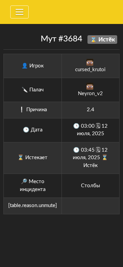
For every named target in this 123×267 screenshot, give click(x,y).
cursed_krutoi (90, 69)
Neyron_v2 (90, 93)
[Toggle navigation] (19, 11)
